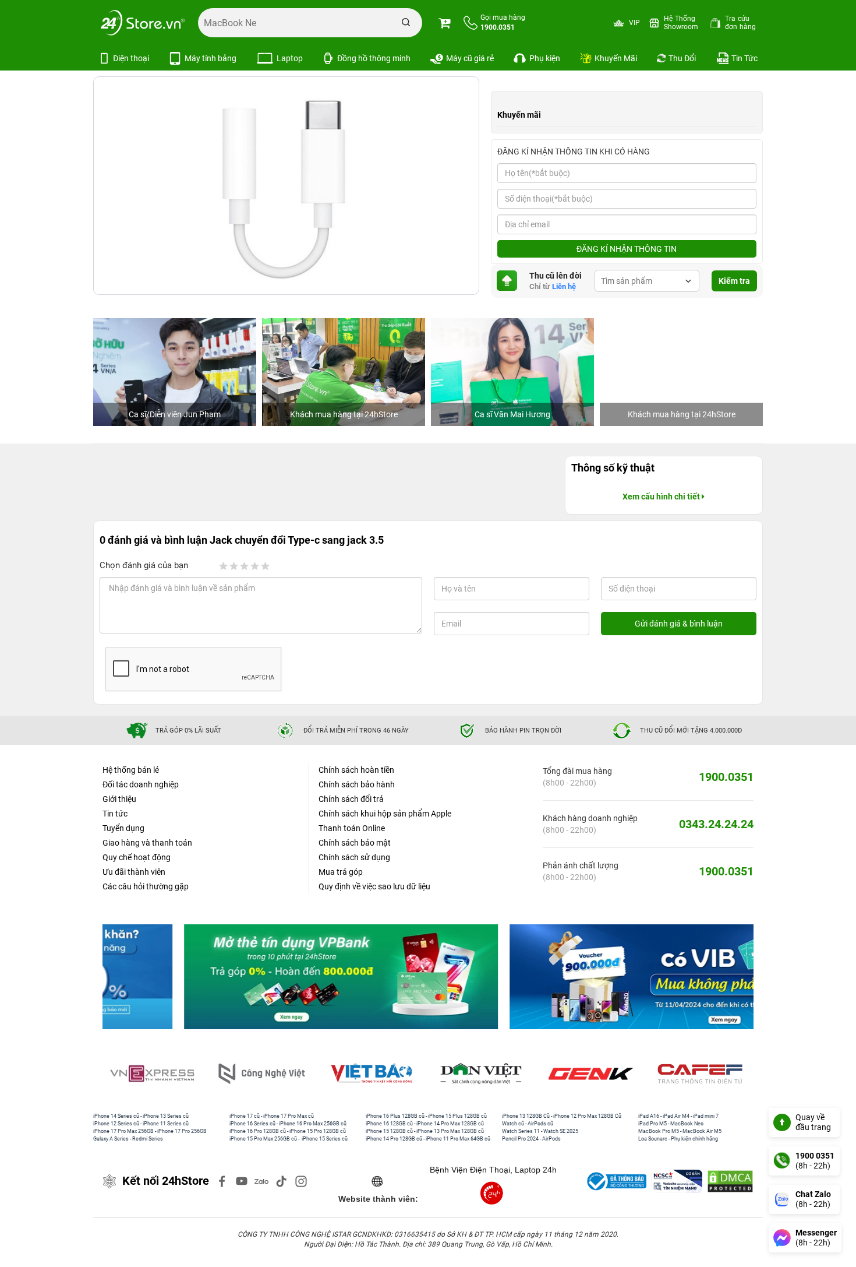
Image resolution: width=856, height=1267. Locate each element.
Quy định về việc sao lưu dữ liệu (374, 886)
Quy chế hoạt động (136, 857)
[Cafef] (702, 1074)
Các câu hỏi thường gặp (145, 886)
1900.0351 (726, 777)
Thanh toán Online (352, 828)
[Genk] (593, 1074)
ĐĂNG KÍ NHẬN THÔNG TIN (626, 249)
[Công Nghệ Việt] (264, 1074)
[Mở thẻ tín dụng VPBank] (265, 976)
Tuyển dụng (123, 828)
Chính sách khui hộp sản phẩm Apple (385, 813)
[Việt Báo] (373, 1074)
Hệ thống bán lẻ (130, 770)
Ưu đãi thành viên (133, 872)
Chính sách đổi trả (351, 799)
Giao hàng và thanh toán (147, 842)
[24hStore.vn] (142, 23)
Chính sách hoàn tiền (356, 770)
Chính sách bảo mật (355, 842)
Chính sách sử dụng (354, 857)
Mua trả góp (341, 872)
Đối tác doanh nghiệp (140, 784)
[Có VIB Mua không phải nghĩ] (591, 976)
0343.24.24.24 (716, 824)
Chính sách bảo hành (357, 784)
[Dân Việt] (483, 1074)
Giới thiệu (119, 799)
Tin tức (115, 813)
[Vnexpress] (154, 1074)
